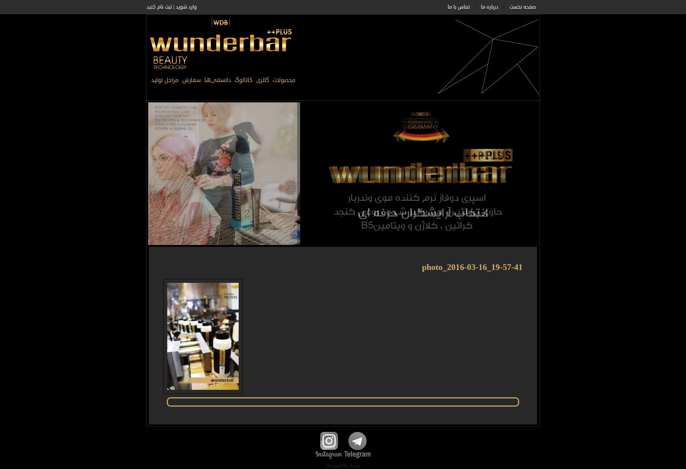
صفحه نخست (522, 7)
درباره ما (489, 7)
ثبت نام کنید (159, 7)
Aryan (354, 466)
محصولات (284, 80)
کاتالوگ (244, 80)
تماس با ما (459, 7)
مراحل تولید (165, 80)
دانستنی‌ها (217, 80)
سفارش (191, 80)
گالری (262, 80)
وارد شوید (186, 7)
